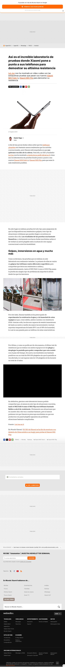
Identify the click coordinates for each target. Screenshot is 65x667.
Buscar (58, 606)
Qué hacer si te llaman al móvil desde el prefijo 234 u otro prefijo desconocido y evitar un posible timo (36, 547)
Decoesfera (7, 640)
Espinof (29, 624)
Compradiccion (8, 642)
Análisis (46, 585)
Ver (33, 485)
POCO (30, 45)
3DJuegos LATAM (20, 653)
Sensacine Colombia (32, 655)
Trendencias (7, 637)
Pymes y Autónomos (18, 640)
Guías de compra (29, 592)
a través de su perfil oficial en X (38, 155)
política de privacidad (25, 561)
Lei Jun (11, 73)
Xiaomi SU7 (47, 595)
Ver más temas (9, 599)
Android (36, 45)
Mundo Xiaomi (7, 631)
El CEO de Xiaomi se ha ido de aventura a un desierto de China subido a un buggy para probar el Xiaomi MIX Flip (32, 432)
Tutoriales (26, 588)
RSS (21, 570)
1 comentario (14, 86)
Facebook (21, 87)
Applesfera (7, 626)
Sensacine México (32, 653)
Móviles (23, 439)
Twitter (23, 87)
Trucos (6, 588)
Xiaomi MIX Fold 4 (21, 160)
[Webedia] (8, 613)
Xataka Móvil (7, 624)
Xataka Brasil (7, 655)
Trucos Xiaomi (8, 595)
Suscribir (31, 558)
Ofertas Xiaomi (8, 592)
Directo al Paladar (43, 621)
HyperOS (16, 45)
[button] (18, 138)
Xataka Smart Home (9, 628)
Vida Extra (18, 624)
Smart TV (26, 595)
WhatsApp (23, 45)
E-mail (29, 87)
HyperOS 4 (8, 45)
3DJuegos (18, 621)
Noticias (29, 439)
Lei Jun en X (19, 424)
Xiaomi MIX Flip (26, 78)
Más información (10, 665)
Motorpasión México (54, 653)
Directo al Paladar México (43, 653)
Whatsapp (47, 592)
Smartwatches (28, 585)
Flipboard (26, 87)
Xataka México (7, 653)
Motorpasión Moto (55, 624)
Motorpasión (54, 621)
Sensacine (30, 621)
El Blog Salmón (19, 637)
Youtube (17, 570)
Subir (56, 613)
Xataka (5, 621)
